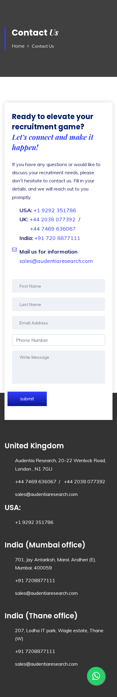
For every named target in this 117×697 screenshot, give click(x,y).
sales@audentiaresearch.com (56, 260)
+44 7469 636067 (53, 228)
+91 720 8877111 (57, 238)
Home (18, 46)
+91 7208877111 (35, 580)
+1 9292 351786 (55, 210)
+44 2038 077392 (53, 219)
